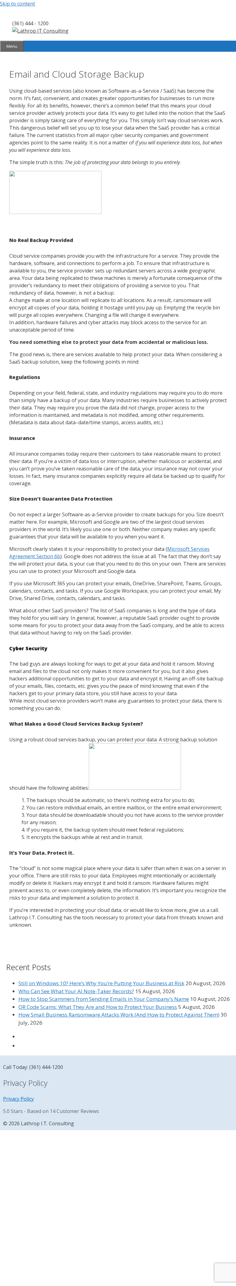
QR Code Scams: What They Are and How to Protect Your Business (97, 1006)
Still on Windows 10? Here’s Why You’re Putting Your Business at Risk (101, 983)
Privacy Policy (18, 1098)
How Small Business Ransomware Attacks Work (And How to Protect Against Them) (118, 1014)
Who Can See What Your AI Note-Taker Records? (76, 991)
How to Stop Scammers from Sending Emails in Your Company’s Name (103, 998)
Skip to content (17, 3)
